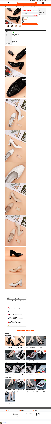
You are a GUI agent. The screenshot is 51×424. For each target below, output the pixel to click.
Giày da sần (10, 6)
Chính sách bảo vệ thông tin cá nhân (16, 416)
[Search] (36, 2)
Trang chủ (7, 6)
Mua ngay (21, 330)
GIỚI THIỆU (35, 0)
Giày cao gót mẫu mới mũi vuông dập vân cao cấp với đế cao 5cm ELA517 (28, 6)
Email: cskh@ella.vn (30, 413)
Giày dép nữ (12, 6)
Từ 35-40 (13, 42)
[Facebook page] (36, 415)
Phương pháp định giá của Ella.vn (24, 413)
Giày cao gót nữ (19, 6)
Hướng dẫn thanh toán (15, 414)
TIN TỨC (43, 0)
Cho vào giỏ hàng (30, 330)
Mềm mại (13, 36)
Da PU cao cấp (13, 35)
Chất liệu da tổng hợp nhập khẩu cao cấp (15, 34)
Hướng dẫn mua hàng (15, 413)
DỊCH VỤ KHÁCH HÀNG (39, 0)
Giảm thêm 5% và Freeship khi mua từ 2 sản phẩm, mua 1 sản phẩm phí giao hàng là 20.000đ (17, 41)
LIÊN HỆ (45, 0)
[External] (10, 343)
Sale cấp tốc (15, 6)
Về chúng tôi (7, 413)
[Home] (11, 2)
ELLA (12, 33)
